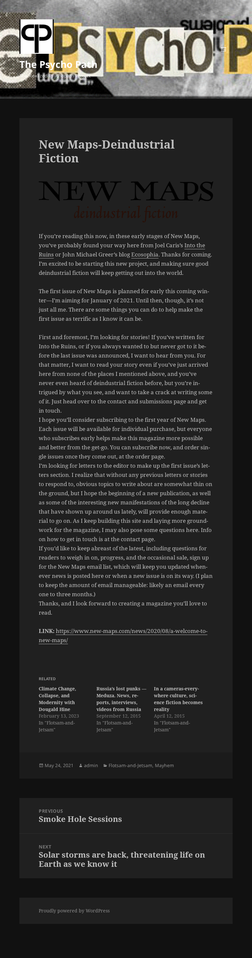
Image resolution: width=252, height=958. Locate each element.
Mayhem (164, 765)
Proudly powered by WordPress (74, 910)
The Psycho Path (58, 64)
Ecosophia (144, 254)
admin (91, 765)
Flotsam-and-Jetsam (130, 765)
